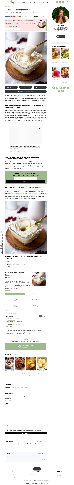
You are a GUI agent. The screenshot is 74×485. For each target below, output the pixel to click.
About (35, 2)
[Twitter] (59, 91)
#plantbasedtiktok (34, 147)
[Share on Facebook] (1, 235)
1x (40, 316)
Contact (60, 474)
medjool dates (11, 320)
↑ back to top (37, 468)
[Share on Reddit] (1, 246)
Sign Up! (32, 474)
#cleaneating (13, 148)
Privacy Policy (14, 474)
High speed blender (12, 313)
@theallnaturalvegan (14, 144)
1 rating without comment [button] (22, 387)
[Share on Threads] (1, 252)
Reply (43, 447)
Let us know (25, 347)
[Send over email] (1, 241)
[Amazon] (63, 2)
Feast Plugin (45, 483)
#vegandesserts (13, 147)
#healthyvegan (26, 147)
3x (44, 316)
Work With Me (60, 475)
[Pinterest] (60, 88)
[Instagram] (57, 2)
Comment (7, 403)
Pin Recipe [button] (36, 293)
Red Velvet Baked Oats (20, 193)
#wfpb (39, 147)
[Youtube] (60, 2)
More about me (60, 36)
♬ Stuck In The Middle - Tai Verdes (17, 151)
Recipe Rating (8, 398)
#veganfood (38, 146)
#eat (17, 148)
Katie (9, 277)
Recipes (24, 2)
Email (6, 425)
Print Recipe (17, 28)
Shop (48, 2)
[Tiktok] (68, 88)
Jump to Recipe (10, 28)
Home (6, 6)
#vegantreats (20, 147)
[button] (5, 290)
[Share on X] (1, 244)
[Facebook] (53, 88)
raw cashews (13, 318)
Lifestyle (30, 2)
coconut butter (16, 324)
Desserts (9, 6)
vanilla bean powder (17, 322)
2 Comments (42, 12)
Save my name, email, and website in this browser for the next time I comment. (24, 430)
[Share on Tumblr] (1, 249)
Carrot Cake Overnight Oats (35, 193)
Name (6, 420)
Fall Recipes (41, 2)
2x (42, 316)
